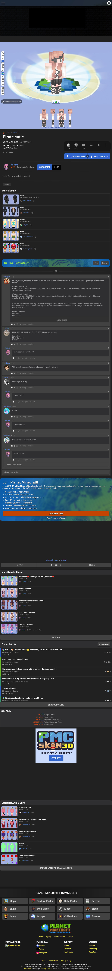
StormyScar (25, 812)
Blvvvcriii (26, 213)
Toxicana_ (7, 436)
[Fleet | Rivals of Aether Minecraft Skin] (9, 835)
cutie (22, 208)
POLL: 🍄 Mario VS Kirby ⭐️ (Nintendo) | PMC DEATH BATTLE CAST (34, 650)
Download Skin (77, 156)
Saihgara (7, 277)
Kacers (14, 164)
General (15, 652)
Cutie (22, 196)
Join (96, 263)
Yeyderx (6, 377)
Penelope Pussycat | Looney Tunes (32, 819)
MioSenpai (7, 406)
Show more (62, 320)
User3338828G (28, 237)
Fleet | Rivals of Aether (27, 831)
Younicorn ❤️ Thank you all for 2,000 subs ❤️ (36, 577)
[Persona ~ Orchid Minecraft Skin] (9, 629)
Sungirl (25, 225)
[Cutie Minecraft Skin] (11, 199)
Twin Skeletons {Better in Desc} (31, 601)
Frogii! (21, 843)
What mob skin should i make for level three (24, 698)
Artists (16, 662)
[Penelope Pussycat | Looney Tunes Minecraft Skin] (9, 823)
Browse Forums (56, 705)
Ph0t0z (6, 328)
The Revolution (9, 688)
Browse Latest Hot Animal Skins (56, 868)
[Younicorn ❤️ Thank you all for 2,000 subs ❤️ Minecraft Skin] (9, 581)
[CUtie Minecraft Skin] (11, 224)
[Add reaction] (17, 324)
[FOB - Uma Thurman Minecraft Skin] (9, 617)
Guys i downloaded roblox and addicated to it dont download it (29, 669)
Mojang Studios (46, 969)
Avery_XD (25, 849)
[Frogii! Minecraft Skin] (9, 847)
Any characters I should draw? (15, 659)
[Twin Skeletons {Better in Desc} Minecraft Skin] (9, 605)
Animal (15, 133)
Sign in (104, 263)
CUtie (22, 220)
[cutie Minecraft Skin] (11, 212)
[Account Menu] (109, 3)
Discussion (24, 681)
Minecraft (27, 969)
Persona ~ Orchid (26, 625)
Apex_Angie (27, 201)
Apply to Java (101, 156)
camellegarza (27, 249)
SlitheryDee (25, 861)
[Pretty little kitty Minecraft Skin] (9, 811)
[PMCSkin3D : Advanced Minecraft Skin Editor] (56, 762)
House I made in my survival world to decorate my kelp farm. (28, 678)
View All (56, 637)
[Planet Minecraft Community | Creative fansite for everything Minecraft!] (56, 928)
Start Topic (105, 644)
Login (63, 518)
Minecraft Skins (52, 560)
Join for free (56, 514)
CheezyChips (26, 824)
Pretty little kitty (25, 807)
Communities (6, 662)
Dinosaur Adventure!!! (27, 855)
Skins (8, 133)
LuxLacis (7, 363)
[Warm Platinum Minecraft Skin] (9, 593)
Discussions (6, 652)
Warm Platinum (25, 589)
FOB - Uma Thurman (27, 613)
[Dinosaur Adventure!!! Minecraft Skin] (9, 859)
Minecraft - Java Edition (10, 681)
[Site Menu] (3, 3)
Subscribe (44, 167)
